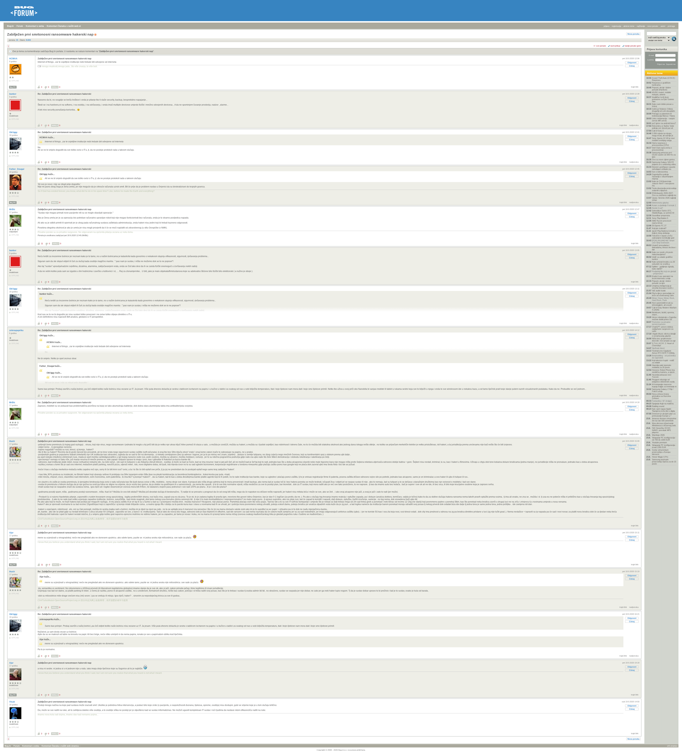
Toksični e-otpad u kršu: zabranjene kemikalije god (663, 237)
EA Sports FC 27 (659, 226)
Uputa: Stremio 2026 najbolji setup (664, 199)
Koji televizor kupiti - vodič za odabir (663, 361)
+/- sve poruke (599, 46)
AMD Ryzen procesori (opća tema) (661, 222)
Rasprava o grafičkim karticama (661, 84)
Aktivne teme (655, 73)
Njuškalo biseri (658, 348)
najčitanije (641, 26)
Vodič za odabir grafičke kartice (662, 258)
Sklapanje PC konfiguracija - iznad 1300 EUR (664, 446)
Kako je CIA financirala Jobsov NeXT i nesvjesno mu (663, 183)
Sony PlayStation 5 (660, 218)
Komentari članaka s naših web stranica (67, 26)
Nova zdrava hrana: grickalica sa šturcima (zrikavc (661, 396)
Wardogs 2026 (658, 435)
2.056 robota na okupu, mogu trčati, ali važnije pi (662, 134)
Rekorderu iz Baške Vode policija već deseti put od (663, 127)
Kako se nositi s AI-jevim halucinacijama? (662, 253)
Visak (12, 702)
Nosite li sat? (657, 208)
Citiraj (632, 66)
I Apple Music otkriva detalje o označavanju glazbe (664, 335)
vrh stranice (672, 746)
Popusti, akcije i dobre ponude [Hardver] (661, 89)
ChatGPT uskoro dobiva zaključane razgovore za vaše (662, 329)
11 (42, 243)
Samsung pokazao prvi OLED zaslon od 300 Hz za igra (664, 155)
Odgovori (631, 62)
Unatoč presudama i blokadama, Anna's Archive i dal (664, 247)
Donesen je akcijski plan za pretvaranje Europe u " (663, 415)
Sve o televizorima (660, 172)
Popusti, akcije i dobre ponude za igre (661, 282)
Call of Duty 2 (658, 131)
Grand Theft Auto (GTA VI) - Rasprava (664, 79)
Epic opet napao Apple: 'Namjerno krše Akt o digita (663, 410)
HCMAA (13, 58)
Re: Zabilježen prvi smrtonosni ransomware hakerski (64, 94)
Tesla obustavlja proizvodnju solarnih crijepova (664, 189)
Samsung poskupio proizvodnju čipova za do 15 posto (664, 461)
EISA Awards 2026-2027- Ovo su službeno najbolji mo (664, 194)
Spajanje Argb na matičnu (663, 403)
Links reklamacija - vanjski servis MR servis (663, 119)
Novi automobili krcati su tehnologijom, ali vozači (662, 304)
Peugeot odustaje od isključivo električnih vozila (663, 381)
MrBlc (12, 209)
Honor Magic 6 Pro (660, 457)
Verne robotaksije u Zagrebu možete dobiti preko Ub (664, 318)
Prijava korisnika (657, 49)
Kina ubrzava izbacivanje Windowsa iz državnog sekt (664, 424)
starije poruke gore (633, 46)
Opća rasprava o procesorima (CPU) (660, 144)
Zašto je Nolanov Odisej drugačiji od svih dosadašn (663, 110)
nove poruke (652, 26)
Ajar (11, 532)
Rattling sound (658, 406)
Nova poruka (633, 34)
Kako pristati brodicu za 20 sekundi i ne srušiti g (663, 263)
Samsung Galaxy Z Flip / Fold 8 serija (662, 390)
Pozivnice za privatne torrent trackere (661, 323)
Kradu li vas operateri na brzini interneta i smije (662, 277)
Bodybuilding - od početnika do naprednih (664, 357)
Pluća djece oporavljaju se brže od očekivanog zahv (663, 294)
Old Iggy (13, 132)
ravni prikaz (615, 46)
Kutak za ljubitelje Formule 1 (664, 205)
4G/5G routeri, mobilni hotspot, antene (661, 93)
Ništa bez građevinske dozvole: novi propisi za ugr (664, 339)
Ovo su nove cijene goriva (663, 159)
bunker (13, 94)
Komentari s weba (35, 26)
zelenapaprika (16, 330)
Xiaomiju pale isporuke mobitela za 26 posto (661, 366)
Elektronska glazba (660, 203)
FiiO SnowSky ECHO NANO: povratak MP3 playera (661, 430)
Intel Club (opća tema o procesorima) (662, 149)
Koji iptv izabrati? (659, 228)
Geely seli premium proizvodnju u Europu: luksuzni (661, 452)
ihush (12, 441)
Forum (20, 26)
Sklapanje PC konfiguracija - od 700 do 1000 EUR (664, 439)
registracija (616, 26)
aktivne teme (628, 26)
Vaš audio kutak (659, 291)
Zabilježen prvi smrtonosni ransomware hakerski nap (126, 51)
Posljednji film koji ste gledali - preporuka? (664, 272)
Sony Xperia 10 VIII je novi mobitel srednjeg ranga (663, 139)
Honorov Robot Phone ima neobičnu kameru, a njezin (663, 371)
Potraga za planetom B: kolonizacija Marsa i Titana (663, 115)
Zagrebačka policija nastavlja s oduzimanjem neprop (662, 176)
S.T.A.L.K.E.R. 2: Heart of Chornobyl (663, 344)
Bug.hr (10, 26)
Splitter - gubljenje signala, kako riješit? (663, 268)
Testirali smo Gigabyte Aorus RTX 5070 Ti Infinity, (663, 352)
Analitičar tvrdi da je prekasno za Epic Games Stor (663, 99)
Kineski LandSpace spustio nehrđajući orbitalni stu (663, 168)
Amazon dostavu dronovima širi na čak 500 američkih (664, 419)
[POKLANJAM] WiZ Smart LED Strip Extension (663, 241)
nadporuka (633, 125)
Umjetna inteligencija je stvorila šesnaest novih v (662, 287)
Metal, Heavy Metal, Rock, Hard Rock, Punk (663, 299)
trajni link (634, 87)
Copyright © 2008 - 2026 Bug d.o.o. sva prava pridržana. (341, 750)
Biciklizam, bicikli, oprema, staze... (663, 313)
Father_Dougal (17, 169)
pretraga (671, 26)
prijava (606, 26)
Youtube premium (659, 442)
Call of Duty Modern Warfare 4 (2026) (664, 309)
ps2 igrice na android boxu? (664, 123)
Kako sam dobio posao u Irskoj (662, 105)
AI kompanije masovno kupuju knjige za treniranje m (664, 385)
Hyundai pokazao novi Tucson (661, 376)
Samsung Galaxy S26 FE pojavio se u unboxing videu (664, 163)
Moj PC (13, 87)
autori (663, 26)
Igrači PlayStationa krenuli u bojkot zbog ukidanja (664, 232)
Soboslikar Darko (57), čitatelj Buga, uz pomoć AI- (663, 212)
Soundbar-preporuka (661, 215)
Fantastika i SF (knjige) (662, 401)
